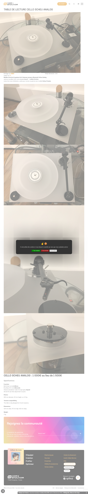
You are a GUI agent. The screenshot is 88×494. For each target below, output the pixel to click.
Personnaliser (53, 250)
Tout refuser (45, 250)
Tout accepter (36, 250)
